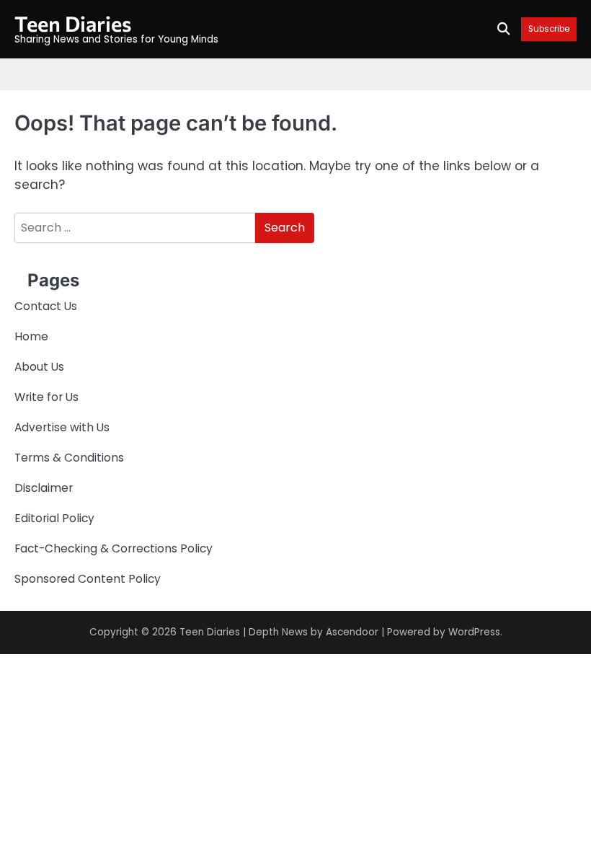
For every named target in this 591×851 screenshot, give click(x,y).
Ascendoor (352, 632)
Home (31, 336)
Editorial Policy (54, 518)
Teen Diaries (72, 23)
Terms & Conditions (69, 457)
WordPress (474, 632)
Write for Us (46, 397)
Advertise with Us (62, 427)
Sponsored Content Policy (87, 578)
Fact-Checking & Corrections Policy (113, 548)
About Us (39, 366)
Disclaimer (43, 487)
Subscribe (548, 29)
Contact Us (45, 306)
